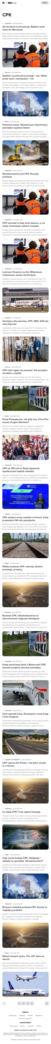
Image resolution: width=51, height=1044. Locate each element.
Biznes (22, 1026)
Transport (31, 1026)
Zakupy (39, 1026)
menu (45, 3)
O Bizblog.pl (12, 1015)
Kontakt (30, 1015)
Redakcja (22, 1015)
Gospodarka (14, 1026)
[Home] (11, 3)
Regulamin (39, 1015)
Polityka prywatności (25, 1018)
